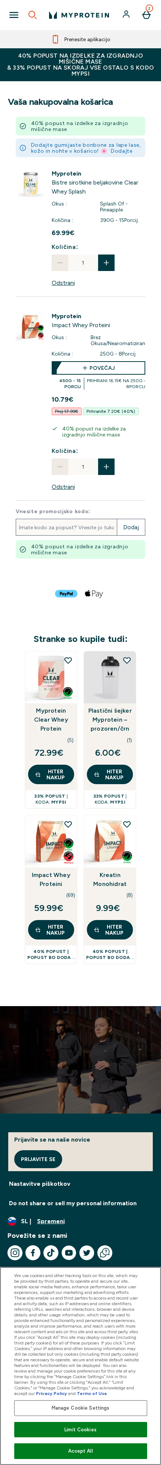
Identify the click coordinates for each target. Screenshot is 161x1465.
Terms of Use (92, 1393)
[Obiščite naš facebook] (32, 1252)
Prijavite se (38, 1159)
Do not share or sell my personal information (73, 1203)
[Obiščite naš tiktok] (50, 1252)
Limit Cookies (80, 1429)
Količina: (65, 247)
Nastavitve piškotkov (39, 1184)
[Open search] (32, 15)
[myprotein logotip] (79, 15)
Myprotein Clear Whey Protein (51, 719)
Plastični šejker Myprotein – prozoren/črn (110, 719)
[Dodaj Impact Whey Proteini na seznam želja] (68, 824)
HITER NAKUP (55, 774)
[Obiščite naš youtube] (68, 1252)
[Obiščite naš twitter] (86, 1252)
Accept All (80, 1451)
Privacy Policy (51, 1393)
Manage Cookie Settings (81, 1408)
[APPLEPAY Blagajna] (94, 593)
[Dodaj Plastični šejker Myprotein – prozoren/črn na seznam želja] (126, 660)
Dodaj (131, 527)
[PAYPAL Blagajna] (66, 593)
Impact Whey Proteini (51, 879)
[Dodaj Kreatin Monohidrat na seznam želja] (126, 824)
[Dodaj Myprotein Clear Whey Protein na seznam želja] (68, 660)
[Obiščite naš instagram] (14, 1252)
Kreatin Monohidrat (110, 879)
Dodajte (122, 151)
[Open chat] (104, 1252)
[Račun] (127, 15)
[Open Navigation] (14, 15)
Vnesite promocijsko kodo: (53, 511)
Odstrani (63, 283)
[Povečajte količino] (106, 263)
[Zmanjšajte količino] (60, 263)
